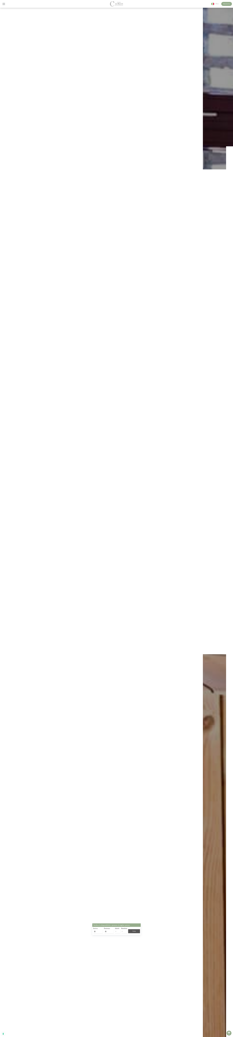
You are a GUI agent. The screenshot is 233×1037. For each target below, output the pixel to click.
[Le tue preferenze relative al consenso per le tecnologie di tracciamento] (3, 1034)
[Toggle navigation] (3, 4)
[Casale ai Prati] (116, 4)
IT (216, 4)
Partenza (107, 928)
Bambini (124, 928)
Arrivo (95, 928)
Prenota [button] (226, 4)
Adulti (117, 928)
